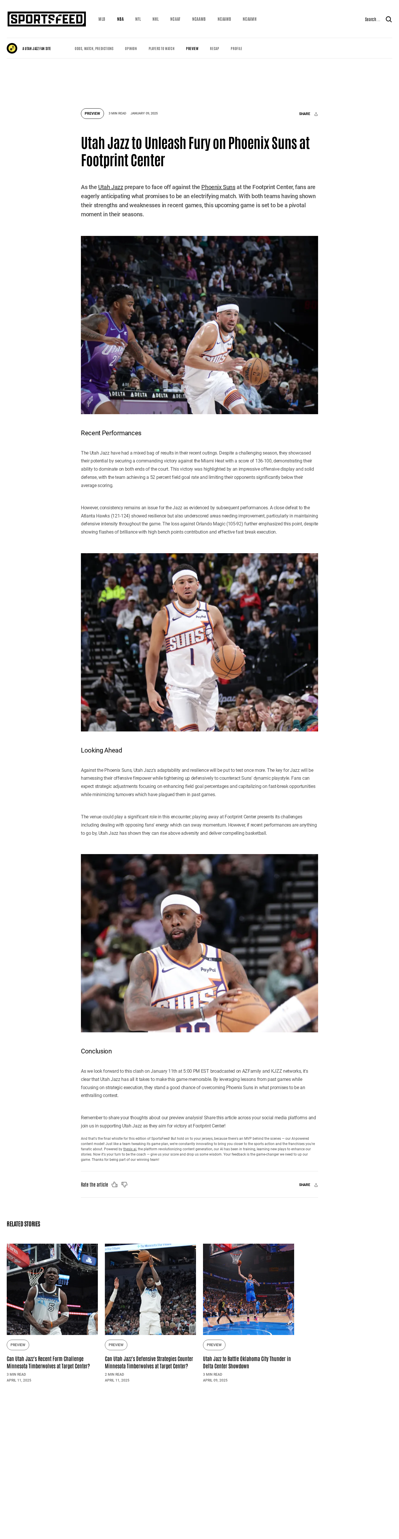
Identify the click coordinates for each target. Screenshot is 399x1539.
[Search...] (388, 19)
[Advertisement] (199, 80)
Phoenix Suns (218, 187)
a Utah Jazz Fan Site (36, 48)
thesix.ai (129, 1149)
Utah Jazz (110, 187)
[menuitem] (101, 19)
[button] (101, 19)
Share (305, 114)
